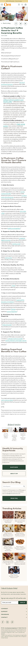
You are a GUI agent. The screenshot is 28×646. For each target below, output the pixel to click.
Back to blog (6, 23)
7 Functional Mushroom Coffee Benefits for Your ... (14, 437)
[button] (2, 4)
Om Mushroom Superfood (11, 628)
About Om (14, 473)
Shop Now (14, 467)
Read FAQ (14, 498)
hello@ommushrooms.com (13, 493)
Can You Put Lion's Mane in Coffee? (6, 436)
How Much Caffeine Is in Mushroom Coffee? (22, 436)
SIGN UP (22, 602)
